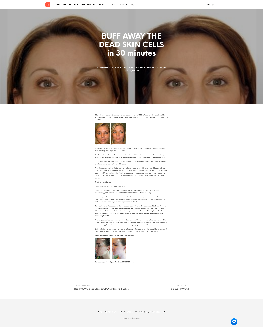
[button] (208, 5)
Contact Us (123, 4)
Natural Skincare (159, 67)
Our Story (67, 4)
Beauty (143, 67)
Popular (135, 71)
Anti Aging (135, 67)
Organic (128, 71)
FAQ (132, 4)
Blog (113, 4)
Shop (76, 4)
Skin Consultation (88, 4)
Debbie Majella (104, 67)
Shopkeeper (135, 318)
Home (57, 4)
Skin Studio (103, 4)
